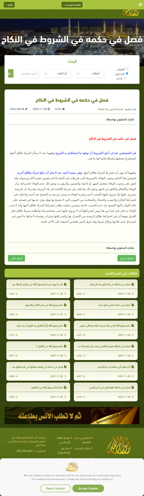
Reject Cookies (55, 488)
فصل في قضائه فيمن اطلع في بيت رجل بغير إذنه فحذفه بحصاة (98, 346)
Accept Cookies (88, 488)
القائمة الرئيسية (73, 5)
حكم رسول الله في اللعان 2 (49, 346)
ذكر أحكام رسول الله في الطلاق (47, 387)
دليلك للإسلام (82, 448)
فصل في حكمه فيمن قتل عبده (114, 305)
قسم (120, 78)
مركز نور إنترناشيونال (63, 450)
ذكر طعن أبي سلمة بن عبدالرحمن (114, 366)
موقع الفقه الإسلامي (63, 439)
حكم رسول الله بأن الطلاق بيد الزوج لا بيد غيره (40, 325)
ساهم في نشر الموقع (83, 439)
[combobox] (89, 73)
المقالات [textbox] (95, 73)
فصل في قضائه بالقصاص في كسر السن (110, 387)
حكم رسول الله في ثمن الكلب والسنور (44, 305)
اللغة (10, 5)
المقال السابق (127, 258)
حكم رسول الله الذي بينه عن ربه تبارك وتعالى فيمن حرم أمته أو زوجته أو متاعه (92, 325)
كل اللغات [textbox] (62, 73)
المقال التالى (16, 258)
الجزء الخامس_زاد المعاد (110, 109)
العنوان (121, 69)
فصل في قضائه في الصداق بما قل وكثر (110, 284)
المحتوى (119, 73)
